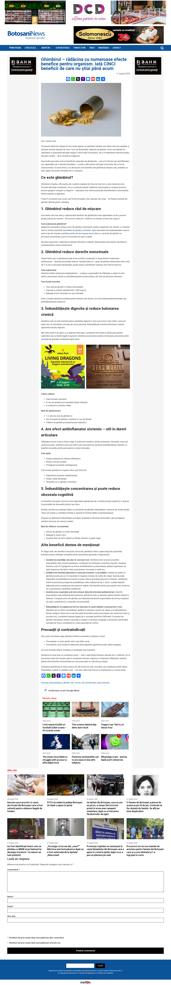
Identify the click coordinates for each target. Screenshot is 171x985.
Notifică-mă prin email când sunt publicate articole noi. (35, 943)
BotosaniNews (56, 683)
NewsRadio (103, 47)
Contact (117, 47)
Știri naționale (63, 47)
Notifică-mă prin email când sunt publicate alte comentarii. (36, 938)
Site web (11, 916)
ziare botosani (103, 683)
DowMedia (109, 973)
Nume (10, 896)
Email (10, 906)
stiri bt (77, 683)
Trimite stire (79, 47)
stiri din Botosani (88, 683)
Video (92, 47)
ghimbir (66, 683)
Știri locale (30, 47)
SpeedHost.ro (92, 973)
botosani (45, 683)
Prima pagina (15, 47)
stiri (72, 683)
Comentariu (13, 869)
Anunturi (45, 47)
